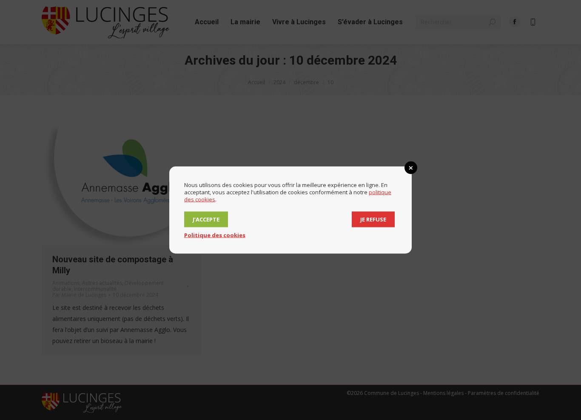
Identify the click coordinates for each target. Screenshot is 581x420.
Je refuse (373, 219)
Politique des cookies (214, 235)
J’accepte (206, 219)
